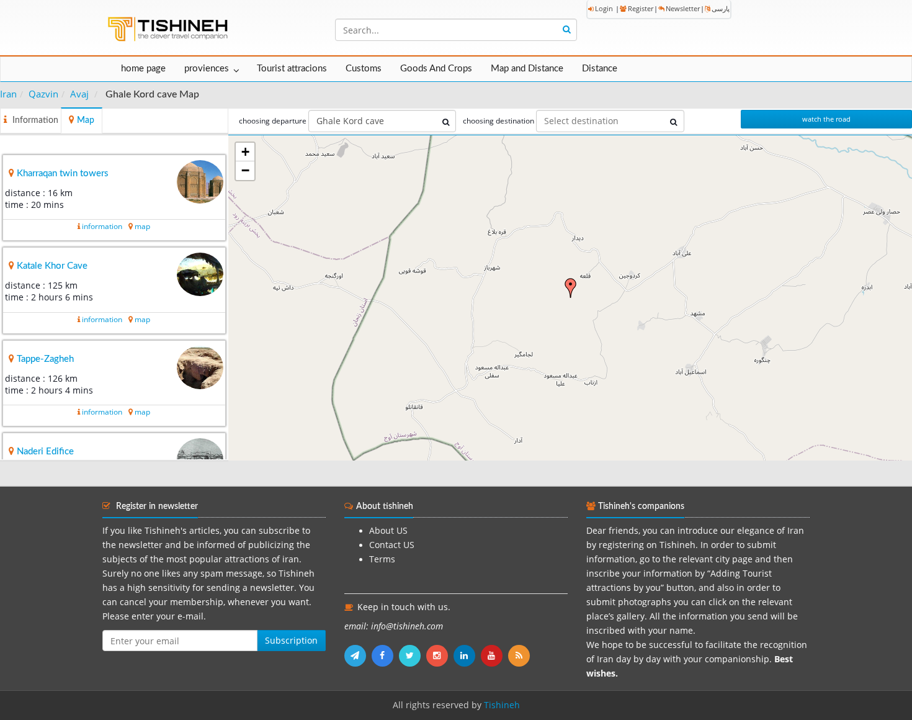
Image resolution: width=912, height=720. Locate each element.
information (102, 226)
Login (604, 8)
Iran (8, 94)
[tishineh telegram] (358, 655)
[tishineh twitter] (412, 655)
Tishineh (502, 705)
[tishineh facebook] (385, 655)
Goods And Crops (436, 68)
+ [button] (245, 152)
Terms (382, 559)
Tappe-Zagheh (45, 359)
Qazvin (43, 94)
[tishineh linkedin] (467, 655)
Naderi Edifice (45, 451)
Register (640, 8)
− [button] (245, 170)
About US (388, 530)
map (142, 226)
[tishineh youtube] (494, 655)
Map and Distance (527, 68)
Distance (599, 68)
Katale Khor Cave (52, 266)
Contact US (391, 545)
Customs (364, 68)
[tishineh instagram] (440, 655)
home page (143, 68)
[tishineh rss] (520, 655)
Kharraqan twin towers (63, 173)
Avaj (79, 94)
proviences (206, 68)
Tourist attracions (292, 68)
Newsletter (683, 8)
